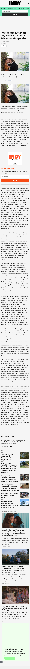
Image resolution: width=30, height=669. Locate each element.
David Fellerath (5, 41)
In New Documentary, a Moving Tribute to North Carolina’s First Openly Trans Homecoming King (13, 568)
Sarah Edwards (6, 583)
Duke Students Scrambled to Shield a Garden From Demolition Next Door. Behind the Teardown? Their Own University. (9, 467)
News (2, 452)
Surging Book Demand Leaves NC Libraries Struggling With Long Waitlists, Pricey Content (9, 478)
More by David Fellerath (6, 446)
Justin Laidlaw (6, 546)
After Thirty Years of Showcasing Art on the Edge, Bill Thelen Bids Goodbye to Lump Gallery (10, 487)
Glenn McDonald (7, 621)
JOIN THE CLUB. (10, 658)
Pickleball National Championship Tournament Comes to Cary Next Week (9, 457)
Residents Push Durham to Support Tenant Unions (9, 495)
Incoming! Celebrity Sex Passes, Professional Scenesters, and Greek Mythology (14, 608)
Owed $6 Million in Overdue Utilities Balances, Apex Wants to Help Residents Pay (9, 504)
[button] (15, 167)
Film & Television (7, 29)
